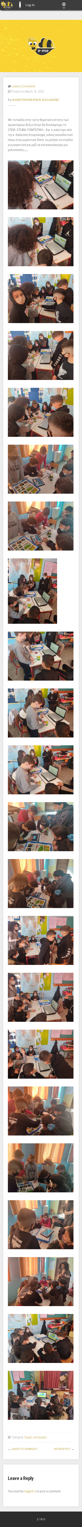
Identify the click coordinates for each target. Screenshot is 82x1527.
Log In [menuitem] (30, 5)
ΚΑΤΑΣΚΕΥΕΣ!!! (62, 1449)
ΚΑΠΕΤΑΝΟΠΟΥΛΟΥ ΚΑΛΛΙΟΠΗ (35, 100)
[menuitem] (7, 5)
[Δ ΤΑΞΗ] (41, 46)
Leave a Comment (23, 86)
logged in (30, 1491)
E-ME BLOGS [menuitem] (20, 5)
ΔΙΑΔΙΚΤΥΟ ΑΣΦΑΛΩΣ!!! (24, 1449)
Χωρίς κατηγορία (35, 1437)
